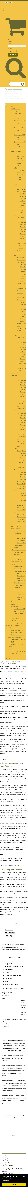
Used (18, 118)
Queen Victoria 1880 (19, 113)
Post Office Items (18, 568)
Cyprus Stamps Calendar (14, 637)
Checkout (13, 54)
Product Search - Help (16, 632)
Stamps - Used (21, 158)
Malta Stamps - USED (19, 611)
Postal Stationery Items (20, 571)
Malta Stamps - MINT (19, 609)
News (9, 656)
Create (11, 1173)
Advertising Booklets (19, 566)
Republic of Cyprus (16, 151)
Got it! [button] (14, 1184)
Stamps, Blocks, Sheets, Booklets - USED (21, 444)
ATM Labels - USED (19, 554)
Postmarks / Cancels (19, 583)
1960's (15, 153)
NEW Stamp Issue (15, 109)
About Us (10, 627)
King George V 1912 (19, 127)
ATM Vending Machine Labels (18, 550)
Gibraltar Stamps (15, 618)
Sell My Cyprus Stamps (17, 644)
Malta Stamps (14, 606)
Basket (12, 51)
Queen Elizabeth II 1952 (20, 142)
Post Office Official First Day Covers (23, 196)
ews (7, 981)
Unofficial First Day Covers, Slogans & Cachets (22, 205)
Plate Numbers (10, 933)
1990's (15, 215)
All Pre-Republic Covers (20, 149)
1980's (15, 184)
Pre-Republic (14, 111)
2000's (15, 255)
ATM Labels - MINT (19, 552)
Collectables (14, 620)
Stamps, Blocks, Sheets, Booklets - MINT (21, 437)
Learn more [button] (5, 1180)
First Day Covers (21, 191)
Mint (18, 116)
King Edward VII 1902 (19, 120)
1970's (15, 168)
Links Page (9, 936)
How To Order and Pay (13, 625)
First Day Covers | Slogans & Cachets (21, 163)
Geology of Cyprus (19, 623)
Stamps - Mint (20, 156)
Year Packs (20, 182)
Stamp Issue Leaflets (19, 590)
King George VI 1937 (19, 135)
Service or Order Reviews (17, 634)
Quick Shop (11, 649)
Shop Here (10, 106)
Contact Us (11, 646)
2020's (15, 335)
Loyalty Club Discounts (17, 630)
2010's (15, 295)
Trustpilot (14, 1135)
